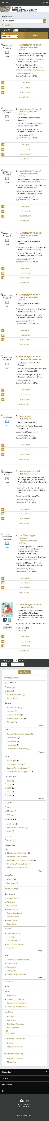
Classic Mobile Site (24, 1115)
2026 (9, 781)
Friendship (10, 711)
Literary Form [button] (9, 875)
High (9, 807)
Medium (10, 811)
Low (9, 815)
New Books (11, 1017)
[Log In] (42, 2)
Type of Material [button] (10, 683)
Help (4, 1091)
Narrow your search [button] (11, 678)
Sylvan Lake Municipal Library (18, 864)
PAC (8, 986)
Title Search (11, 902)
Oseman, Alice (12, 738)
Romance (10, 722)
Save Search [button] (25, 672)
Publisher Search (13, 917)
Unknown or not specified (16, 827)
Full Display (25, 87)
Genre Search (12, 920)
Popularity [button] (8, 803)
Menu (6, 3)
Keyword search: (8, 16)
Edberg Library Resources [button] (14, 1038)
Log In (45, 2)
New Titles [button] (8, 1012)
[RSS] (7, 1031)
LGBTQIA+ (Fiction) (14, 715)
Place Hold (26, 646)
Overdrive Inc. (12, 741)
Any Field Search (13, 899)
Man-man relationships (15, 718)
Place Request (25, 92)
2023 (9, 792)
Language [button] (8, 836)
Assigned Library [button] (10, 845)
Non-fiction (11, 883)
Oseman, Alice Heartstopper (17, 749)
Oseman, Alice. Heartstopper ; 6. (18, 772)
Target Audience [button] (10, 819)
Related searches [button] (11, 889)
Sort (3, 33)
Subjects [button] (8, 703)
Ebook (9, 691)
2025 (9, 784)
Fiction (9, 879)
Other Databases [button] (10, 982)
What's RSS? (10, 1033)
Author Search (12, 906)
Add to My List (24, 97)
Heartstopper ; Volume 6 (15, 764)
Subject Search (12, 909)
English (10, 840)
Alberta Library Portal (15, 1058)
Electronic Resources (15, 695)
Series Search (12, 924)
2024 (9, 788)
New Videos (11, 1020)
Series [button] (7, 756)
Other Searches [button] (10, 894)
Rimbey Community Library (17, 868)
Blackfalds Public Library (16, 857)
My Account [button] (7, 1085)
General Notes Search (14, 913)
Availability (25, 83)
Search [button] (5, 1078)
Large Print (11, 698)
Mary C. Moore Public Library (17, 853)
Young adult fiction (14, 708)
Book (9, 687)
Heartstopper (12, 761)
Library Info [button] (6, 1072)
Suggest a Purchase (14, 1046)
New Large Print (13, 1028)
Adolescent (11, 824)
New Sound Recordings (15, 1024)
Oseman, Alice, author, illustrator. (19, 734)
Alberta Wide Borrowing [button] (13, 1054)
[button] (36, 35)
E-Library (10, 1043)
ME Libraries (11, 1062)
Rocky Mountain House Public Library (20, 860)
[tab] (36, 35)
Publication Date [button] (10, 776)
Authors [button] (7, 729)
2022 (9, 795)
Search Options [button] (8, 25)
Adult (9, 831)
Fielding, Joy (11, 745)
